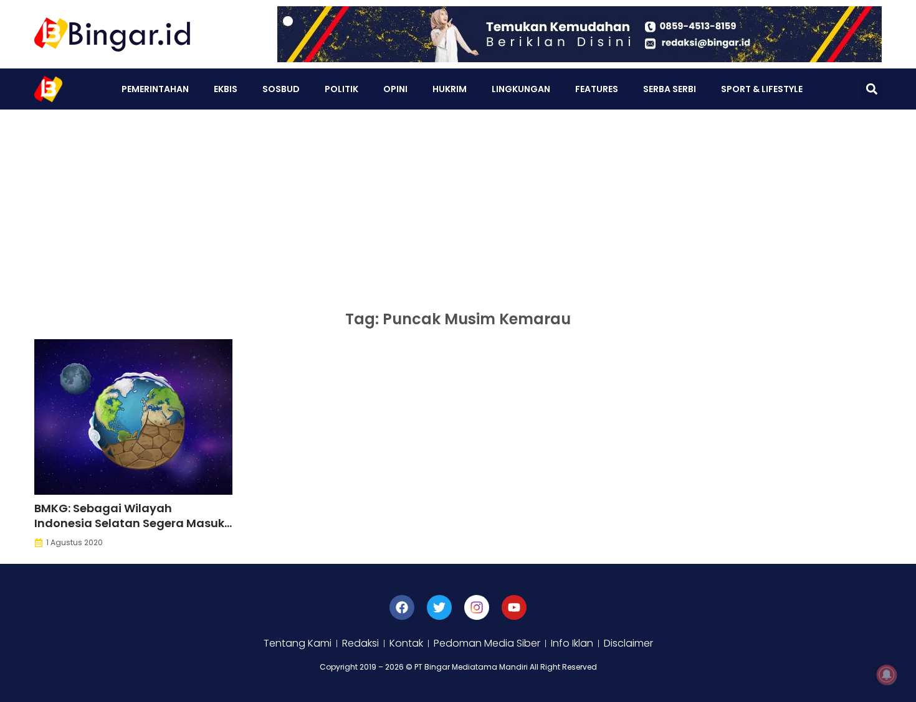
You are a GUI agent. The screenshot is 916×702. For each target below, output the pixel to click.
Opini (395, 89)
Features (596, 89)
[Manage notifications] (887, 675)
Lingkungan (521, 89)
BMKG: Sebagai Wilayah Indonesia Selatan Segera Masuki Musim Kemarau (130, 523)
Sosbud (281, 89)
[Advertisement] (458, 203)
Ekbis (225, 89)
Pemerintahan (155, 89)
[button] (871, 89)
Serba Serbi (669, 89)
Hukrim (449, 89)
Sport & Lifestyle (762, 89)
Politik (341, 89)
